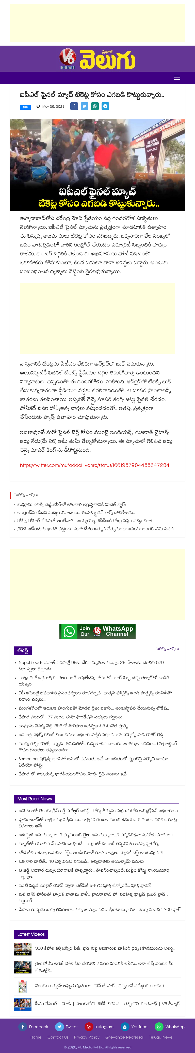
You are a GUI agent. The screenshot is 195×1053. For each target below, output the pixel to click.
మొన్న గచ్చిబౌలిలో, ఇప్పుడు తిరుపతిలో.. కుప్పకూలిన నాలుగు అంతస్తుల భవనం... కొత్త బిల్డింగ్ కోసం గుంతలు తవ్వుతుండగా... (98, 747)
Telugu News (160, 1038)
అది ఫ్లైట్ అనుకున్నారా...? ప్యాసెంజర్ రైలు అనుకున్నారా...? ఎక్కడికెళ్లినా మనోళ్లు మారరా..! (96, 835)
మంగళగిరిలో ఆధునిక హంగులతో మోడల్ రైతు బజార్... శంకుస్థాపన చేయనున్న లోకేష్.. (94, 709)
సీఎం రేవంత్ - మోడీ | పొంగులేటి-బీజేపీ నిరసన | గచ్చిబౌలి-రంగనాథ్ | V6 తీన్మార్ (107, 1004)
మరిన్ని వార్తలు (167, 649)
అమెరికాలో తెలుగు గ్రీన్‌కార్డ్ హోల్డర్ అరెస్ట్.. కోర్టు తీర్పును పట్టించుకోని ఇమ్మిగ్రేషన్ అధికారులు (98, 811)
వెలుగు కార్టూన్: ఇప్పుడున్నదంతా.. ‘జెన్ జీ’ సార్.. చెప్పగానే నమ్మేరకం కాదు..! (99, 986)
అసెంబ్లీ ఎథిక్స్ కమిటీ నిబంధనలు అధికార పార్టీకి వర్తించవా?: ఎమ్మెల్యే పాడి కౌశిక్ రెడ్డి (91, 735)
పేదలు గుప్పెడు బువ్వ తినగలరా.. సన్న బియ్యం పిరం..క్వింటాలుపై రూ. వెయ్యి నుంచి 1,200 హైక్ (100, 910)
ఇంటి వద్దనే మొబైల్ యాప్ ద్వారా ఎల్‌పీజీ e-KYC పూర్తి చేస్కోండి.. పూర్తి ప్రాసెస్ (85, 886)
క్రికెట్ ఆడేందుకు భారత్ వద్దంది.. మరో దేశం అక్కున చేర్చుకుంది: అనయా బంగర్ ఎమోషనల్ (96, 529)
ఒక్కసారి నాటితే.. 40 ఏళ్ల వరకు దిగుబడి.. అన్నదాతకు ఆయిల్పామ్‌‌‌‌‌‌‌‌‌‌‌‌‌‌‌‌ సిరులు (81, 862)
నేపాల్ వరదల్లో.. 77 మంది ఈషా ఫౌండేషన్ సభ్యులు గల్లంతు (70, 717)
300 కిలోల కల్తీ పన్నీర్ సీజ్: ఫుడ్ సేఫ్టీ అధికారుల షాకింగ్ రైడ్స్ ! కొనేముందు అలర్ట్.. (105, 949)
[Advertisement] (97, 23)
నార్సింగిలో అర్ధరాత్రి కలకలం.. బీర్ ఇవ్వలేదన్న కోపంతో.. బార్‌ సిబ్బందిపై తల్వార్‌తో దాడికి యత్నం (94, 681)
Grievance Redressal (124, 1038)
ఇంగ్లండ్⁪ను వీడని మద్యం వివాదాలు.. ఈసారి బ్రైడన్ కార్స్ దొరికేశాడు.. (76, 513)
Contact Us (57, 1038)
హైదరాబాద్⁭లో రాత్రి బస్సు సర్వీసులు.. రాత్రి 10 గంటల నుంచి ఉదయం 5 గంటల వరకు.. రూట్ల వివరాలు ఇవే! (98, 823)
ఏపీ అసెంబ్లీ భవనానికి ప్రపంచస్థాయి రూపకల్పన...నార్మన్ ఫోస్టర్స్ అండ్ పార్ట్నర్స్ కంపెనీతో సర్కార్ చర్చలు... (95, 697)
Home (36, 1038)
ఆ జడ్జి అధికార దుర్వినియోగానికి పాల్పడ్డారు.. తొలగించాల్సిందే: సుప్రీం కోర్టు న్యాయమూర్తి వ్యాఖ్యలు (94, 874)
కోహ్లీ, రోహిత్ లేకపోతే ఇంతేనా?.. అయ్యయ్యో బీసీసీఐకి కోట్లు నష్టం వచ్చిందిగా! (85, 521)
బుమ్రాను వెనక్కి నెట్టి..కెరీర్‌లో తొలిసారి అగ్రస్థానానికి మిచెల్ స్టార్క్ (72, 505)
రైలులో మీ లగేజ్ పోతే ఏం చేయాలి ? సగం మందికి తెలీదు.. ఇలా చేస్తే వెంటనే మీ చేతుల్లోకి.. (104, 968)
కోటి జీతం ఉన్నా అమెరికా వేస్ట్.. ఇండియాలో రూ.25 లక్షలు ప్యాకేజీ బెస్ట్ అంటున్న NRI (90, 853)
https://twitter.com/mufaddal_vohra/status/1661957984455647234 (95, 466)
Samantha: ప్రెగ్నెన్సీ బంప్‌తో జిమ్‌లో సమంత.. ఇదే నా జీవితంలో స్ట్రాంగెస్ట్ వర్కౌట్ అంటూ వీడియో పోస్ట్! (94, 763)
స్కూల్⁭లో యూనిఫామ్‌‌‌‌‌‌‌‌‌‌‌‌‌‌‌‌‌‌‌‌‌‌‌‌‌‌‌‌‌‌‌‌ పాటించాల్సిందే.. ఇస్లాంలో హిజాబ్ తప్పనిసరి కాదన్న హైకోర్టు (89, 844)
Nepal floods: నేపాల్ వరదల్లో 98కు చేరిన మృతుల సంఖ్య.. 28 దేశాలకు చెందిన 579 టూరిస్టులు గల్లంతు (91, 666)
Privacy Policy (87, 1038)
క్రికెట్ (25, 107)
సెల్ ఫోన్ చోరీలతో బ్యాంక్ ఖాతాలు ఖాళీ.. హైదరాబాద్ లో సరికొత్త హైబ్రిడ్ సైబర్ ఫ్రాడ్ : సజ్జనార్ (93, 898)
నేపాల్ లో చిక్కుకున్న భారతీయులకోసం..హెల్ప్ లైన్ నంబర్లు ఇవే (73, 774)
